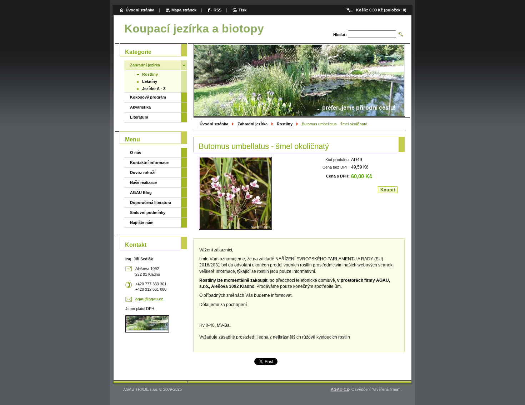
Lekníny (149, 81)
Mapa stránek (183, 10)
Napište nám (142, 222)
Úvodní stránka (214, 124)
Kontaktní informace (149, 162)
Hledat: (340, 34)
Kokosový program (148, 97)
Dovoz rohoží (142, 172)
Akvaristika (140, 107)
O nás (135, 152)
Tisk (242, 10)
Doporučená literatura (150, 202)
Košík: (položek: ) (381, 10)
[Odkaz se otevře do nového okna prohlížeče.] (235, 193)
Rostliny (284, 124)
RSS (217, 10)
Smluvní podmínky (147, 212)
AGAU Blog (141, 192)
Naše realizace (143, 182)
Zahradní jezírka (253, 124)
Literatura (139, 117)
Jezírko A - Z (154, 88)
